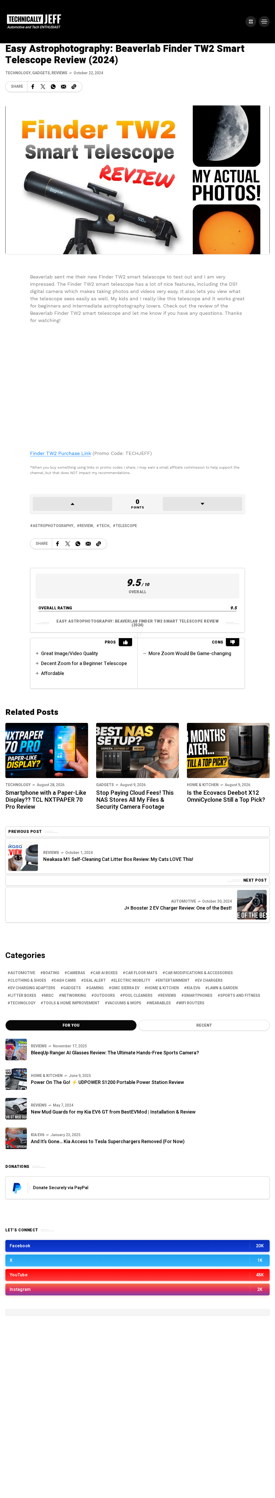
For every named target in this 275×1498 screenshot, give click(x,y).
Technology (18, 73)
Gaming (96, 988)
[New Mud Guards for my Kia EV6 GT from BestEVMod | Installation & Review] (16, 1108)
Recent (204, 1025)
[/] (250, 21)
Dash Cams (65, 980)
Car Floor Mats (141, 973)
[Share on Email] (63, 87)
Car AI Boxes (105, 973)
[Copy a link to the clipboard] (74, 87)
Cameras (76, 973)
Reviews (59, 73)
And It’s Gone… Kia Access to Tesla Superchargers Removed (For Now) (107, 1141)
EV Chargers (210, 980)
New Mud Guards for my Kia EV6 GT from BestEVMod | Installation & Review (113, 1112)
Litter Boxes (23, 995)
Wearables (160, 1003)
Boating (51, 973)
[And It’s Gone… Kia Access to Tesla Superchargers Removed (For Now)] (16, 1138)
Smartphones (198, 995)
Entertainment (174, 980)
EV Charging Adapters (32, 988)
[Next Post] (252, 905)
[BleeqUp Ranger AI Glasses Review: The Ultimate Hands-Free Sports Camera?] (16, 1049)
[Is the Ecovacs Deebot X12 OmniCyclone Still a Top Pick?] (228, 750)
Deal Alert (95, 980)
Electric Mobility (132, 980)
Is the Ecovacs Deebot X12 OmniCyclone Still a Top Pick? (226, 796)
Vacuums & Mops (124, 1003)
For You (71, 1025)
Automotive (183, 901)
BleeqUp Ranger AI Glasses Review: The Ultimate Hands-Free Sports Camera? (115, 1053)
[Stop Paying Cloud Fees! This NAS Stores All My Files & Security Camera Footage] (137, 750)
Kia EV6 (193, 988)
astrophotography (53, 526)
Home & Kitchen (203, 785)
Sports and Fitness (240, 995)
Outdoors (104, 995)
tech (104, 526)
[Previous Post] (23, 856)
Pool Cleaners (138, 995)
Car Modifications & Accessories (199, 973)
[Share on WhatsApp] (53, 87)
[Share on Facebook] (33, 87)
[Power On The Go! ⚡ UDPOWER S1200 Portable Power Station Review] (16, 1079)
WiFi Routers (191, 1003)
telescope (126, 526)
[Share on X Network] (43, 87)
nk (88, 453)
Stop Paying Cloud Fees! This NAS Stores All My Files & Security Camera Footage (135, 800)
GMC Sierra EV (125, 988)
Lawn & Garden (223, 988)
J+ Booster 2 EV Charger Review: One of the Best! (178, 908)
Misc (49, 995)
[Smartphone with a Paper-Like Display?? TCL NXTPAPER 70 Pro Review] (46, 750)
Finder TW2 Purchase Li (57, 453)
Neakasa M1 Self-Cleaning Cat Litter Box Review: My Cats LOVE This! (118, 859)
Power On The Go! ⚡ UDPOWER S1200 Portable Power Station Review (107, 1082)
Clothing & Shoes (28, 980)
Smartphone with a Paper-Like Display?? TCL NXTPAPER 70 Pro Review (45, 800)
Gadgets (41, 73)
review (86, 526)
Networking (73, 995)
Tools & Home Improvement (71, 1003)
